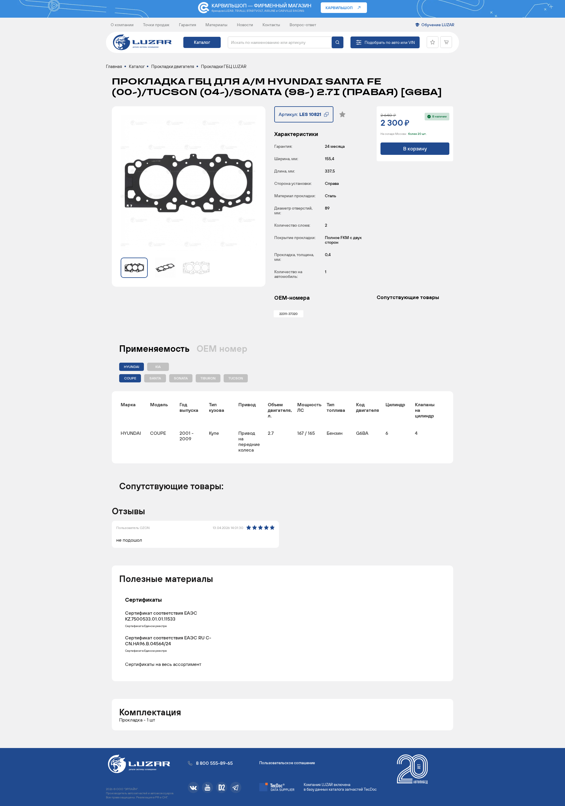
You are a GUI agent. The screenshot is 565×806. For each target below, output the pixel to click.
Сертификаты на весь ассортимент (163, 663)
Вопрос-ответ (303, 24)
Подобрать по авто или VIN (390, 42)
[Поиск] (337, 42)
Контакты (271, 24)
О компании (122, 24)
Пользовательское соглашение (287, 763)
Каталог (202, 42)
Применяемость (154, 349)
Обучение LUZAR (437, 24)
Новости (245, 24)
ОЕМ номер (222, 349)
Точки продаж (156, 24)
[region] (282, 427)
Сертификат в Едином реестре (146, 626)
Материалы (216, 24)
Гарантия (187, 24)
